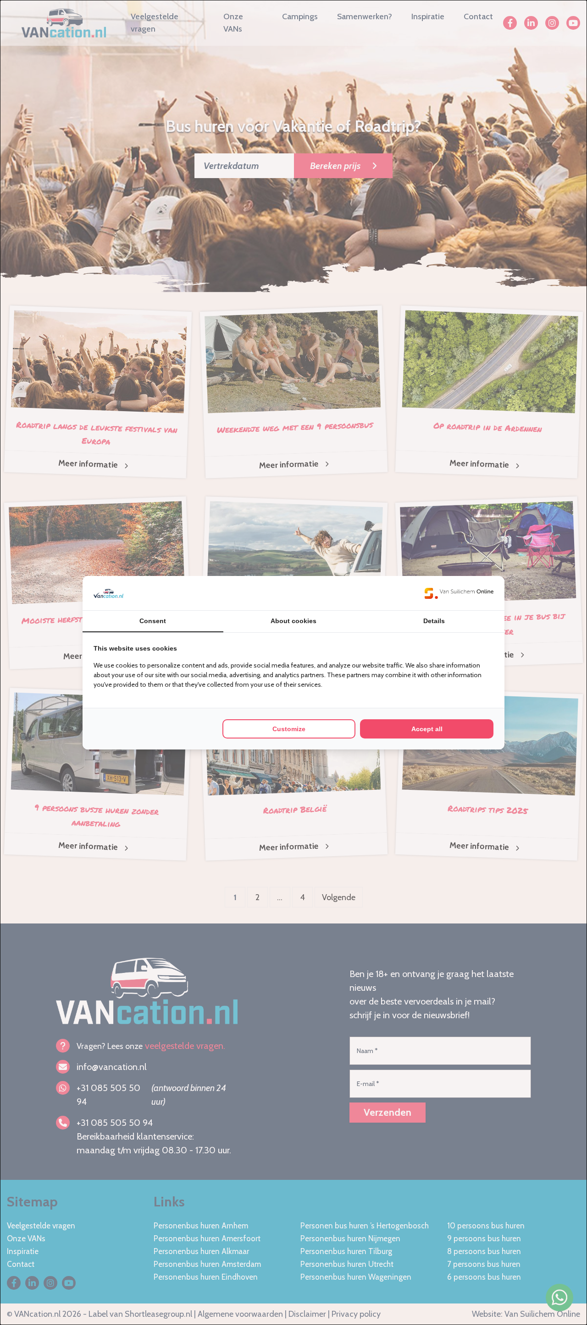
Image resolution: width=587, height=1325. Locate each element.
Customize (288, 729)
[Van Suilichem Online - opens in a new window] (459, 593)
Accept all (427, 729)
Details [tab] (434, 620)
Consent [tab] (152, 620)
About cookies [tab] (293, 620)
